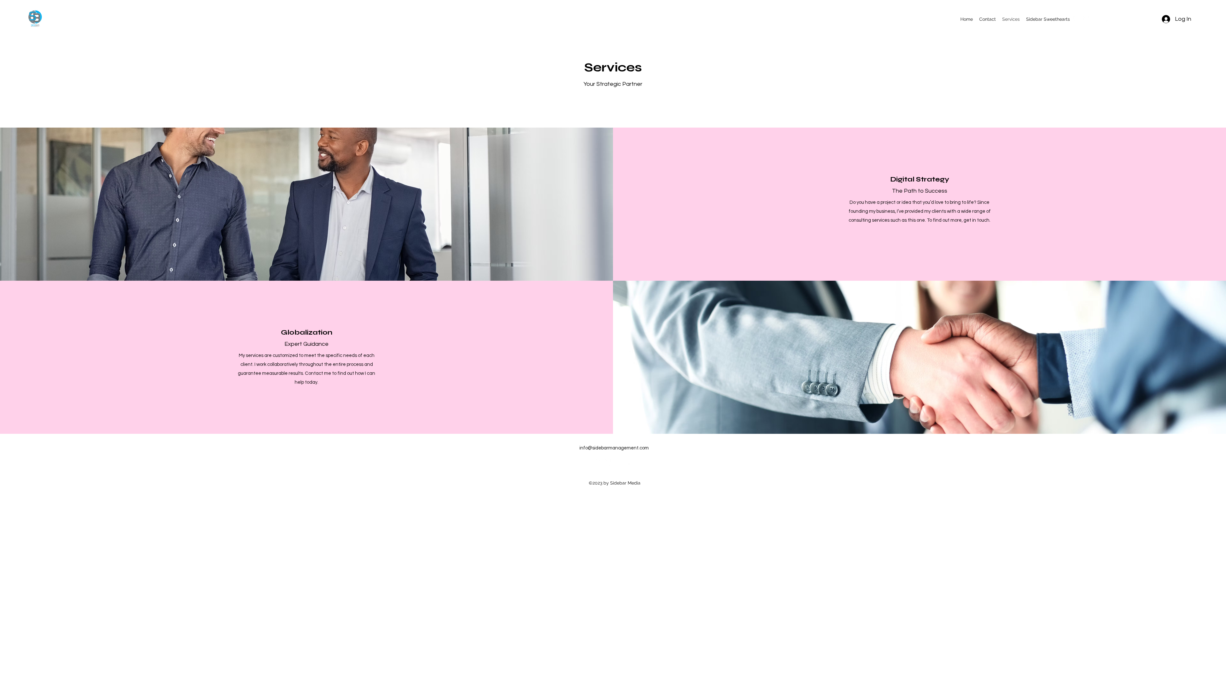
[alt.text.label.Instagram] (1086, 19)
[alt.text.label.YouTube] (1095, 19)
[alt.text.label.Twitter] (1105, 19)
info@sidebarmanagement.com (614, 448)
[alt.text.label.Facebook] (1076, 19)
